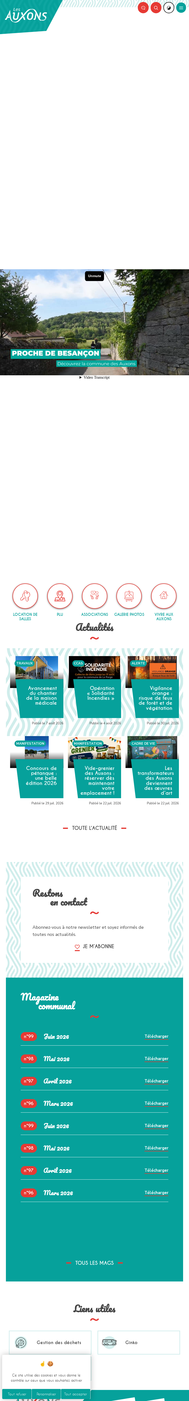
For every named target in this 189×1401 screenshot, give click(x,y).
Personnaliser (46, 1394)
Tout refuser (17, 1394)
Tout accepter (75, 1394)
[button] (156, 7)
